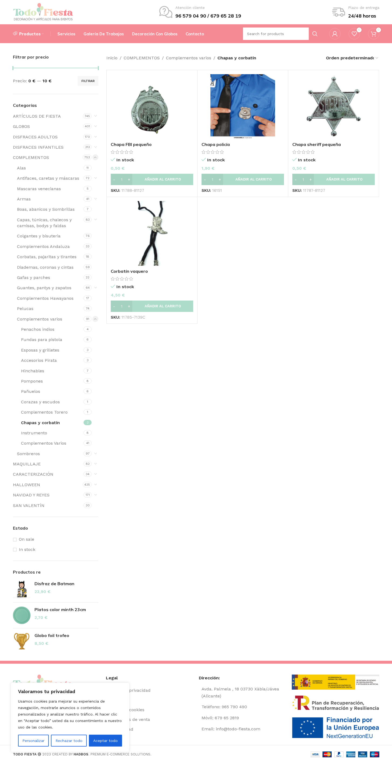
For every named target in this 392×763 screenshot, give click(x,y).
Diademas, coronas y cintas (45, 267)
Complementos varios (39, 319)
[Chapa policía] (243, 106)
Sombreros (28, 453)
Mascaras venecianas (39, 188)
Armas (24, 199)
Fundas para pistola (41, 339)
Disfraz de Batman (54, 583)
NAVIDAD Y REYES (31, 495)
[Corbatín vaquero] (152, 233)
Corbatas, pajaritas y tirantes (47, 256)
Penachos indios (37, 329)
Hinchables (32, 370)
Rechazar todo (68, 740)
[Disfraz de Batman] (21, 589)
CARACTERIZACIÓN (33, 474)
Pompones (32, 381)
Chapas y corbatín (40, 422)
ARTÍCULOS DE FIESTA (37, 116)
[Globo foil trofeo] (21, 641)
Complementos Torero (44, 412)
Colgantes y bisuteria (39, 236)
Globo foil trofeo (51, 635)
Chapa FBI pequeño (131, 144)
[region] (70, 717)
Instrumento (34, 432)
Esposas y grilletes (40, 350)
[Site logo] (43, 11)
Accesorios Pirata (39, 360)
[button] (152, 179)
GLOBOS (21, 126)
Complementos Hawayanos (45, 298)
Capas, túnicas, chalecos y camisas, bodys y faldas (44, 222)
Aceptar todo (105, 740)
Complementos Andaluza (43, 246)
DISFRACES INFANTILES (38, 147)
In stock (27, 549)
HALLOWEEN (26, 484)
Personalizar (33, 740)
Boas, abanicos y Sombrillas (46, 209)
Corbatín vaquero (129, 271)
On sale (26, 539)
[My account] (335, 33)
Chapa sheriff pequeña (316, 144)
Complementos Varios (43, 443)
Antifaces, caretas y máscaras (48, 178)
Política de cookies (125, 709)
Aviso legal (117, 700)
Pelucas (25, 308)
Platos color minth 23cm (60, 609)
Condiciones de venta (128, 719)
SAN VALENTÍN (28, 505)
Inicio (111, 57)
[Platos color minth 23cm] (21, 615)
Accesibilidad (119, 729)
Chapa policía (216, 144)
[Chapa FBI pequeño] (152, 106)
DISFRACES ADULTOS (35, 136)
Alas (21, 168)
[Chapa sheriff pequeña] (333, 106)
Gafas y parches (33, 277)
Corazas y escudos (40, 401)
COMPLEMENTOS (31, 157)
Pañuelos (30, 391)
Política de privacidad (128, 690)
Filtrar (88, 81)
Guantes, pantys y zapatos (44, 287)
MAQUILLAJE (27, 463)
